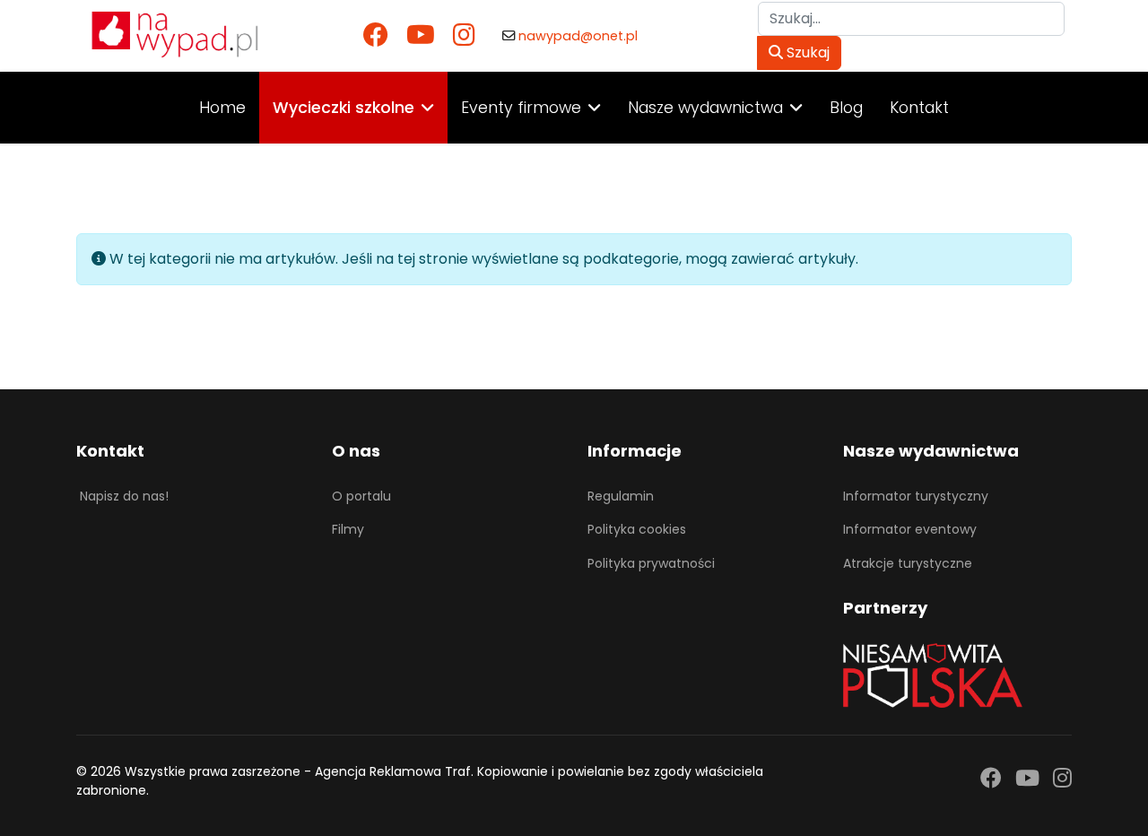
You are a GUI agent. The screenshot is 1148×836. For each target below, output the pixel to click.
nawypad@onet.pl (578, 36)
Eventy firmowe (521, 107)
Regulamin (620, 496)
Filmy (348, 529)
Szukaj (806, 52)
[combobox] (911, 19)
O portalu (361, 496)
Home (222, 107)
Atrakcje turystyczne (907, 563)
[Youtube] (420, 35)
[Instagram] (464, 35)
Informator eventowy (910, 529)
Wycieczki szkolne (343, 107)
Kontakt (919, 107)
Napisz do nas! (124, 496)
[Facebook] (375, 35)
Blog (846, 107)
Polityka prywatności (651, 563)
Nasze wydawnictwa (705, 107)
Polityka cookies (636, 529)
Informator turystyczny (915, 496)
